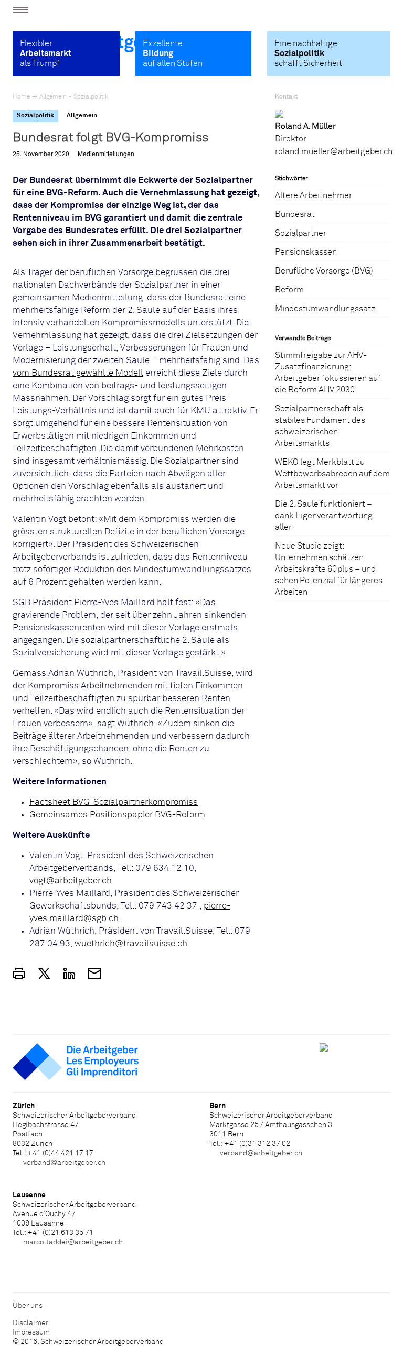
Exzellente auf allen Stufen (173, 53)
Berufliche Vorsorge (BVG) (324, 271)
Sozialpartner (300, 233)
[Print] (19, 973)
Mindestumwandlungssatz (325, 308)
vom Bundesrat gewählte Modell (78, 373)
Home (21, 97)
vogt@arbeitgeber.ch (70, 881)
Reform (289, 290)
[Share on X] (44, 973)
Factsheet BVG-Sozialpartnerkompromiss (113, 802)
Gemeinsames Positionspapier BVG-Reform (117, 815)
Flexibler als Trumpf (45, 53)
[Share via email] (94, 973)
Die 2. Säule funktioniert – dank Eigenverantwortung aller (324, 515)
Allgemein (53, 97)
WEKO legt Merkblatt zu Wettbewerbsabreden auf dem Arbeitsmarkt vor (332, 473)
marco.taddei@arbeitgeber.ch (73, 1242)
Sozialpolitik (90, 97)
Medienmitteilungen (106, 153)
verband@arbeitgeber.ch (64, 1162)
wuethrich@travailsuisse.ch (131, 943)
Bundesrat (295, 214)
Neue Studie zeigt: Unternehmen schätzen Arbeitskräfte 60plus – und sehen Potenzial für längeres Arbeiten (329, 569)
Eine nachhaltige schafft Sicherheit (308, 53)
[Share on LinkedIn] (69, 973)
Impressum (31, 1332)
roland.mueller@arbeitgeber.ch (334, 151)
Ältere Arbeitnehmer (313, 195)
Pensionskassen (306, 252)
